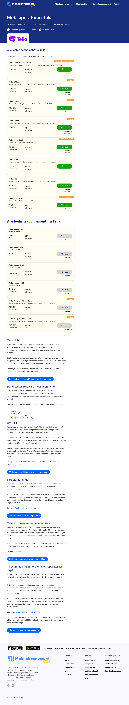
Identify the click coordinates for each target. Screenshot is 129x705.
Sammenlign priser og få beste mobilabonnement (30, 379)
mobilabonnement (14, 393)
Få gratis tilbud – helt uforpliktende (24, 630)
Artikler (117, 4)
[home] (21, 4)
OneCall (18, 465)
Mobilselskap (81, 4)
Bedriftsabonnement (102, 4)
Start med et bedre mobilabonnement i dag (28, 559)
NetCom (40, 427)
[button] (64, 4)
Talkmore (18, 551)
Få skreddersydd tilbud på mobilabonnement (28, 472)
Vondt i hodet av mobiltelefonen (27, 612)
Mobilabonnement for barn (24, 508)
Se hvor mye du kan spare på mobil (24, 515)
